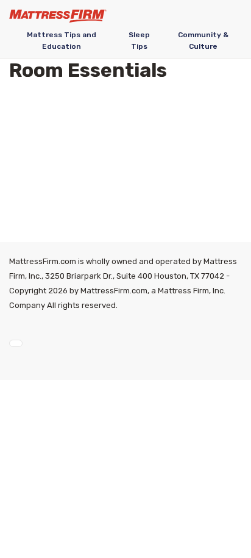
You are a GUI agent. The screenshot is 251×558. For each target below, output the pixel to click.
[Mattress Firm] (58, 16)
